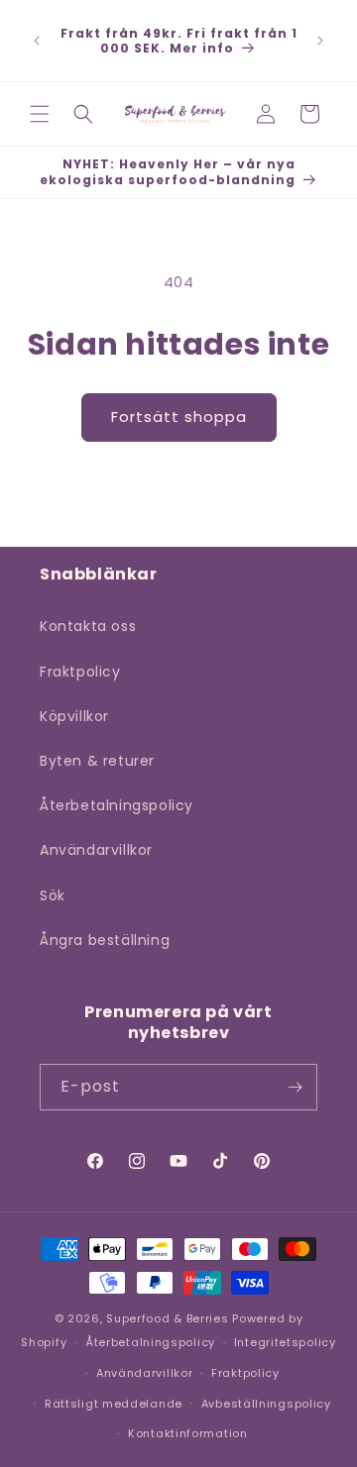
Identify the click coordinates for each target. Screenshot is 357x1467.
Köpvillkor (74, 716)
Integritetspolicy (285, 1342)
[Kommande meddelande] (320, 40)
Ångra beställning (105, 940)
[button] (39, 114)
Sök (52, 895)
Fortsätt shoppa (179, 416)
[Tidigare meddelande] (37, 40)
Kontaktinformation (188, 1433)
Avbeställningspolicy (266, 1404)
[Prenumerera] (294, 1087)
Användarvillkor (96, 850)
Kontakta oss (88, 626)
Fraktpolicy (80, 671)
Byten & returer (97, 761)
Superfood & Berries (167, 1318)
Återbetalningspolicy (116, 805)
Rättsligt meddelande (113, 1404)
